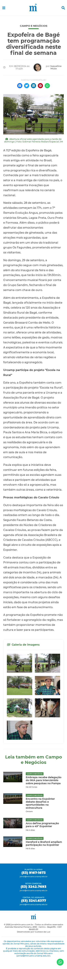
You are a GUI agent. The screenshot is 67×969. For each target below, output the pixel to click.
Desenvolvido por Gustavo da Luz (33, 932)
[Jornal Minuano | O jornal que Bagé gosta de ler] (33, 8)
